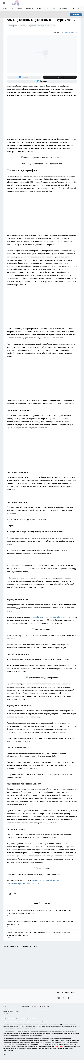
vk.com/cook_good (57, 880)
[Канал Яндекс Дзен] (60, 77)
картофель (12, 26)
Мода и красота (17, 8)
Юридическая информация (29, 1009)
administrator (71, 33)
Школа (39, 8)
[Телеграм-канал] (42, 81)
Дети (54, 8)
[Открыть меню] (4, 3)
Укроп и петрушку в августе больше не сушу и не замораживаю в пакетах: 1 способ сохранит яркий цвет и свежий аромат (39, 913)
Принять (76, 15)
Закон (47, 8)
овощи (23, 26)
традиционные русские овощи (42, 26)
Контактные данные (45, 1009)
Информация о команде (29, 1006)
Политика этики (44, 1006)
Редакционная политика (10, 1009)
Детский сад (64, 8)
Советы (5, 8)
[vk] (9, 893)
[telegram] (16, 893)
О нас (5, 1006)
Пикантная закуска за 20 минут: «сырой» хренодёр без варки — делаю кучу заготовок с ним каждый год (40, 923)
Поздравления (76, 8)
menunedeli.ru (33, 883)
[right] (81, 8)
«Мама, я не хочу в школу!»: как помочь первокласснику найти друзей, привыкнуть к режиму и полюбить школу (40, 934)
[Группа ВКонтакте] (24, 77)
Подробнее (38, 1035)
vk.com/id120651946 (40, 880)
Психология (29, 8)
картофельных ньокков (42, 617)
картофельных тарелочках (64, 617)
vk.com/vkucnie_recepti (16, 883)
